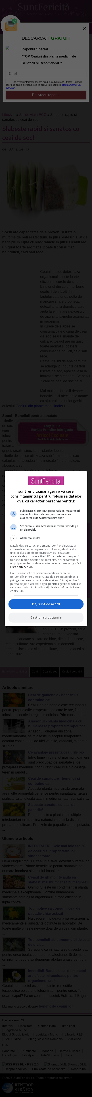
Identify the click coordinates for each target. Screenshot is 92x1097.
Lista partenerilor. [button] (21, 567)
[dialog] (46, 548)
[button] (46, 538)
